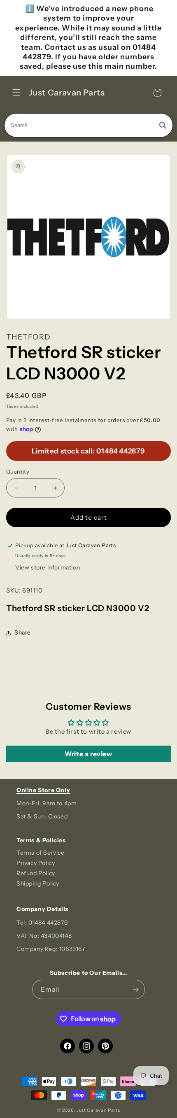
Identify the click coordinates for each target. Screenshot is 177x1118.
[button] (16, 93)
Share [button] (22, 632)
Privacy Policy (35, 863)
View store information (47, 567)
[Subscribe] (135, 989)
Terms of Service (40, 852)
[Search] (162, 125)
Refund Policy (35, 873)
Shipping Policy (37, 883)
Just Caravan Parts (98, 1110)
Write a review (88, 754)
